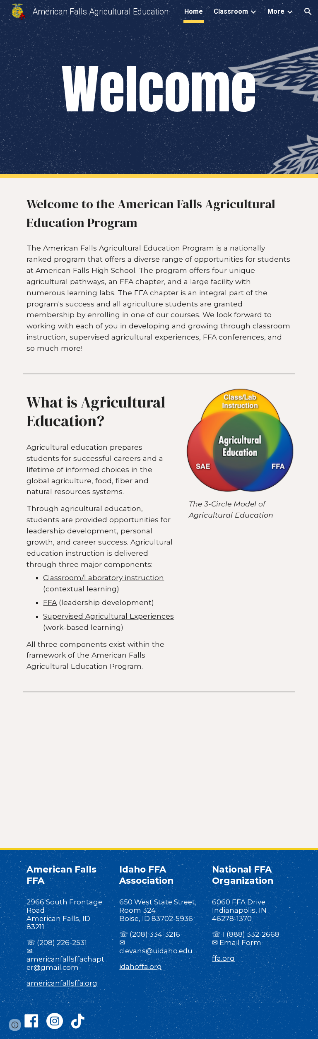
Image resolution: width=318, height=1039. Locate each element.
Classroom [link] (231, 11)
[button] (308, 12)
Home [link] (193, 11)
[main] (158, 89)
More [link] (275, 11)
